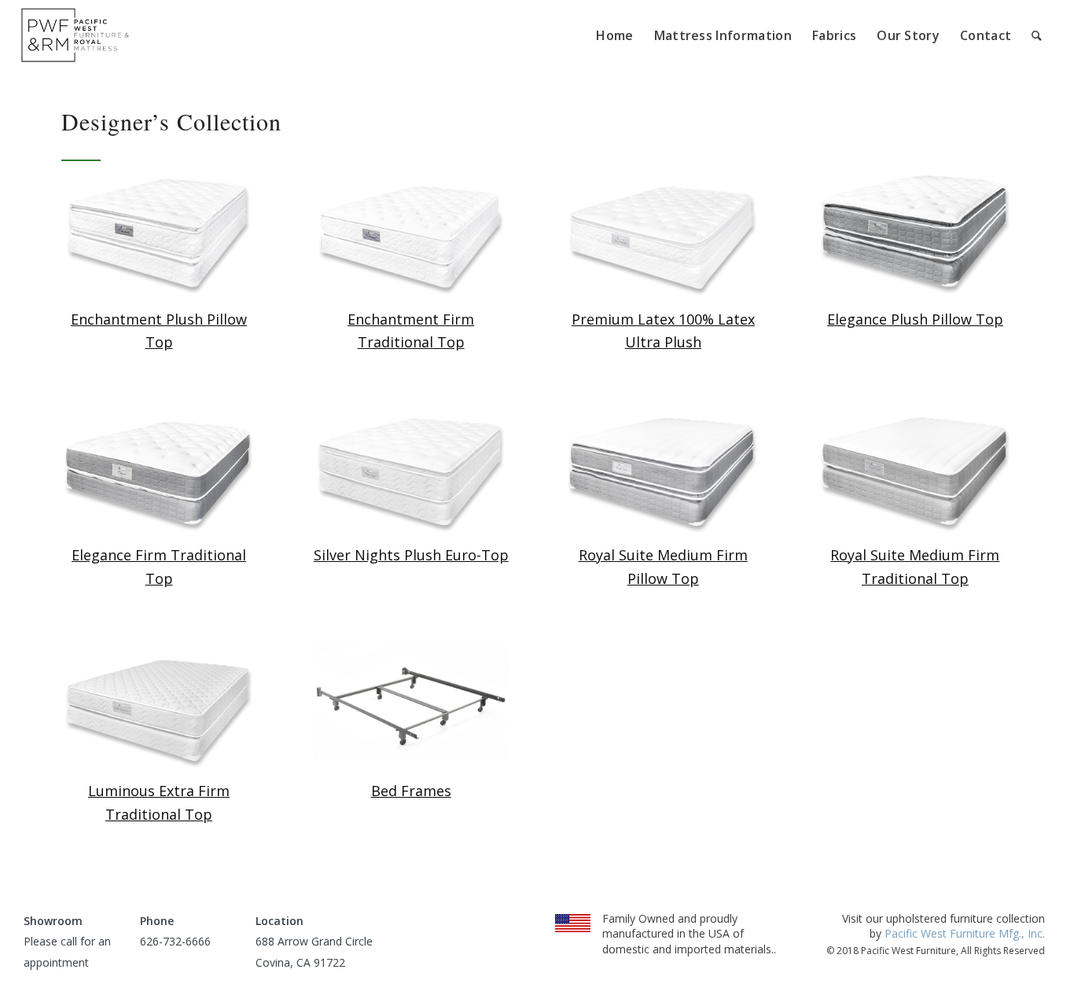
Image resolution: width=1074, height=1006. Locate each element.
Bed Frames (411, 790)
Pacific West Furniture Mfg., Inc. (965, 933)
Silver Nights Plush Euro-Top (411, 554)
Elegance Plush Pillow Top (915, 319)
